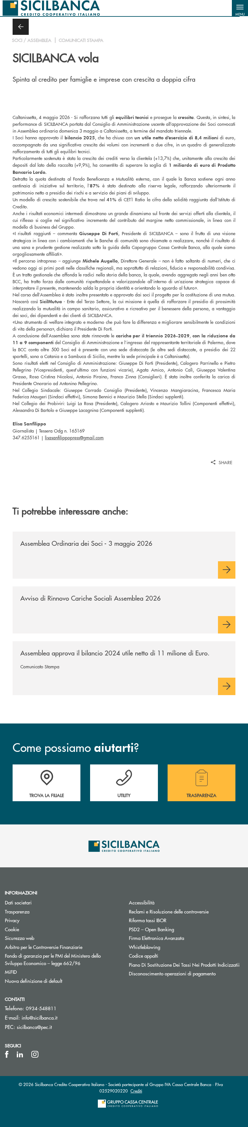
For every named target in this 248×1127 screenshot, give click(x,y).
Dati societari (18, 902)
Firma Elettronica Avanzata (156, 937)
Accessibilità (141, 902)
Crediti (136, 1091)
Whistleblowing (144, 946)
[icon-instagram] (34, 1054)
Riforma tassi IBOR (172, 920)
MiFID (11, 971)
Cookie (12, 929)
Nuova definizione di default (33, 980)
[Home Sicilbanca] (51, 8)
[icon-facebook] (7, 1054)
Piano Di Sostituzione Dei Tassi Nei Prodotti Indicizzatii (186, 964)
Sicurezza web (19, 937)
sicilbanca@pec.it (34, 1026)
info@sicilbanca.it (39, 1017)
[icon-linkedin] (20, 1054)
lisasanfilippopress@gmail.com (74, 437)
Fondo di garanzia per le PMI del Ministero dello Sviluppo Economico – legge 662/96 (62, 959)
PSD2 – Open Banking (176, 929)
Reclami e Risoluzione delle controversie (169, 911)
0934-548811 (41, 1008)
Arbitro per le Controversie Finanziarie (62, 946)
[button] (240, 8)
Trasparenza (17, 911)
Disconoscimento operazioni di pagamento (172, 973)
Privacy (12, 920)
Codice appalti (143, 955)
